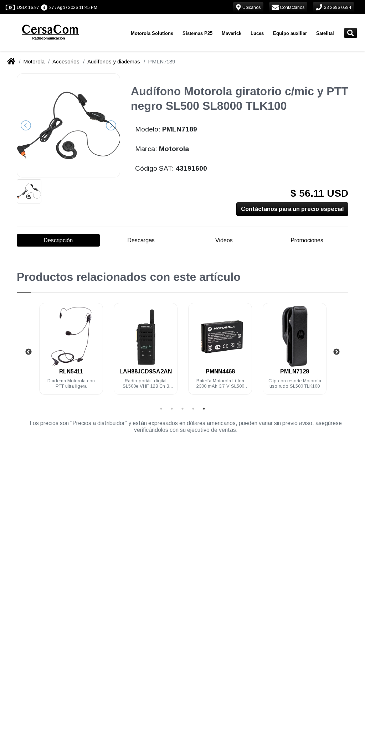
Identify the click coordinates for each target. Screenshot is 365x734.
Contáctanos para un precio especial (292, 209)
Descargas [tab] (141, 240)
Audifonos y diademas (113, 61)
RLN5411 (71, 371)
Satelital (325, 33)
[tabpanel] (71, 353)
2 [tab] (171, 408)
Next (336, 352)
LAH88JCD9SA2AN (145, 371)
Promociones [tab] (307, 240)
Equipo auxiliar (290, 33)
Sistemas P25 (197, 33)
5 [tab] (203, 408)
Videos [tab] (224, 240)
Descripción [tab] (58, 240)
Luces (257, 33)
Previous (28, 352)
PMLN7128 (294, 371)
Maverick (231, 33)
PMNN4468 (220, 371)
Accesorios (65, 61)
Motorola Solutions (152, 33)
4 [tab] (193, 408)
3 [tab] (182, 408)
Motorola (34, 61)
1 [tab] (161, 408)
